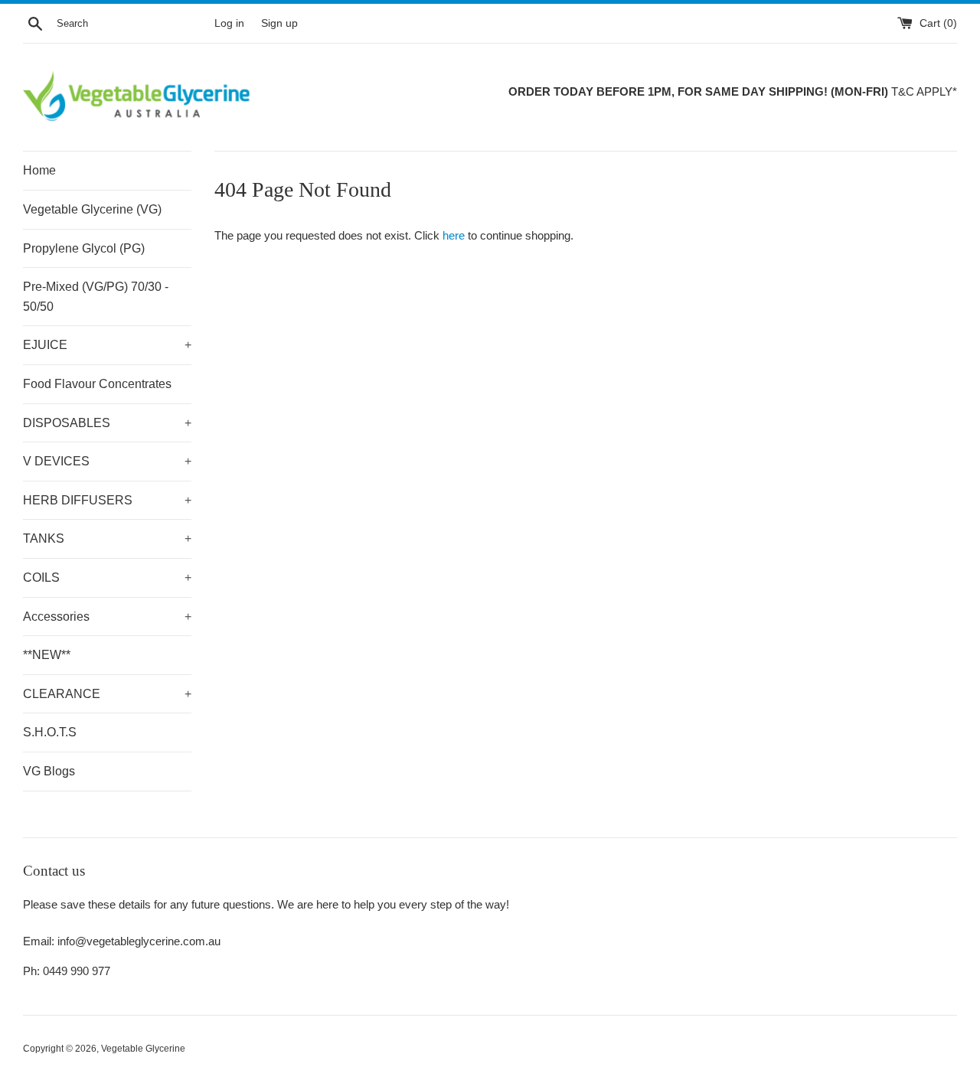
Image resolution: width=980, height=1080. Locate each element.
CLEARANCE (107, 693)
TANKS (107, 538)
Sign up (279, 23)
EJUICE (107, 344)
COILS (107, 577)
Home (39, 170)
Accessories (107, 616)
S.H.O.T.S (50, 732)
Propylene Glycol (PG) (84, 248)
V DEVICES (107, 461)
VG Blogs (49, 771)
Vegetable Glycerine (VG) (92, 209)
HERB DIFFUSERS (107, 500)
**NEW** (46, 654)
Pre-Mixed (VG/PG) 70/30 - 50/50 (95, 296)
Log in (229, 23)
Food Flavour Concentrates (97, 383)
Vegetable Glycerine (143, 1048)
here (454, 235)
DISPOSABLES (107, 422)
